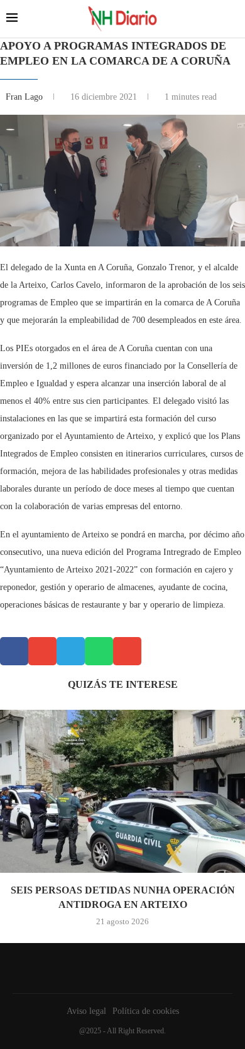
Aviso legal (86, 1011)
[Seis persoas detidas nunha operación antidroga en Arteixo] (122, 791)
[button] (14, 651)
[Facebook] (119, 968)
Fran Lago (25, 97)
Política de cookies (145, 1011)
